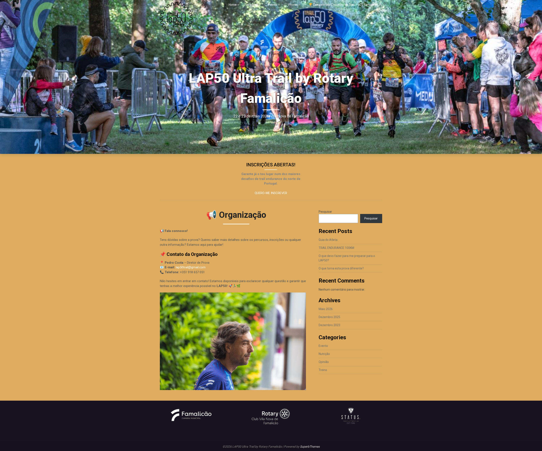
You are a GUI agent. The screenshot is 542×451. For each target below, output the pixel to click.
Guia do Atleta (328, 239)
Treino (323, 370)
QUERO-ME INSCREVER (271, 193)
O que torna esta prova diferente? (341, 268)
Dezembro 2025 (329, 317)
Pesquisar (325, 211)
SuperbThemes (310, 446)
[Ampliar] (300, 298)
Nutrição (324, 354)
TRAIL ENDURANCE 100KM (336, 248)
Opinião (324, 362)
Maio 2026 (326, 309)
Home (233, 4)
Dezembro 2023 (329, 325)
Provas (293, 4)
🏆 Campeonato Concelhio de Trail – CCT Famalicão (343, 4)
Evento (272, 4)
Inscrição (254, 4)
